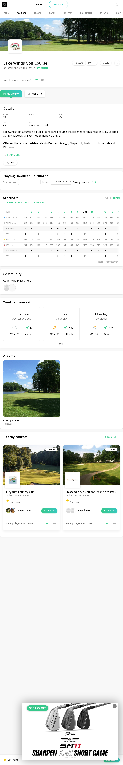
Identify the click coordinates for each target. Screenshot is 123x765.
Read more (13, 154)
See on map (43, 68)
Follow (79, 62)
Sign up (58, 4)
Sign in (37, 4)
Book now (49, 510)
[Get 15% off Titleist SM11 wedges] (70, 731)
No (43, 80)
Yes (36, 80)
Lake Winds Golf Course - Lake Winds (24, 202)
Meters (116, 198)
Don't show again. (71, 757)
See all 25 (111, 437)
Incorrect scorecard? (107, 262)
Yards (108, 198)
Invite (91, 62)
